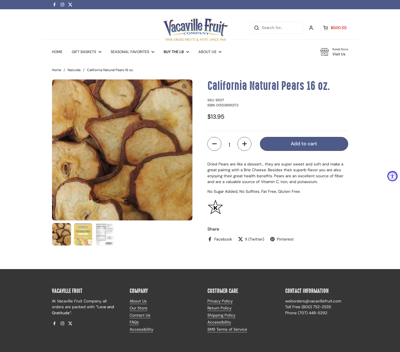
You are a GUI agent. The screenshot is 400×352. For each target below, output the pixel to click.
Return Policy (219, 308)
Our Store (138, 308)
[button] (214, 144)
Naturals (74, 70)
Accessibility (141, 329)
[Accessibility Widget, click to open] (392, 176)
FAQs (134, 322)
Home (56, 70)
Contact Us (140, 315)
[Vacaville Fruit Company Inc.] (195, 27)
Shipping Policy (221, 315)
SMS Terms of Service (227, 329)
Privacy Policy (220, 301)
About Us (138, 301)
